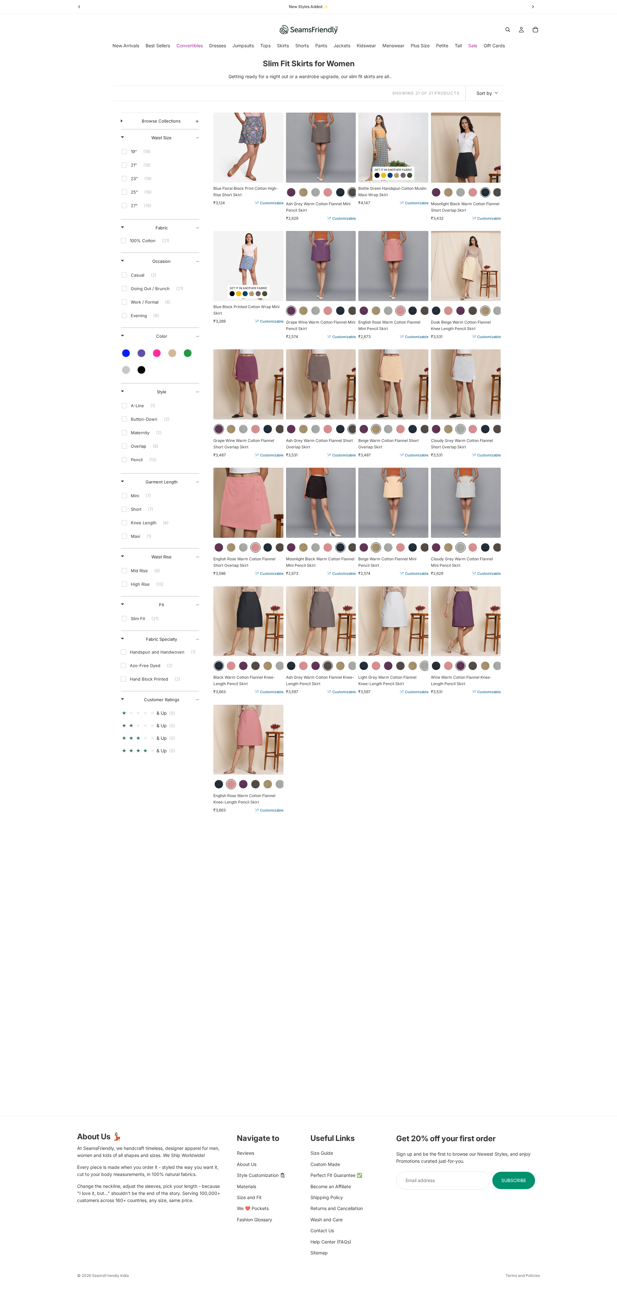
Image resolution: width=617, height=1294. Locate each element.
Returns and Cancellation (336, 1208)
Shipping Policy (326, 1197)
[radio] (291, 192)
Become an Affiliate (330, 1186)
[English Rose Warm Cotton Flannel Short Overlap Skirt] (248, 503)
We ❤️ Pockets (253, 1208)
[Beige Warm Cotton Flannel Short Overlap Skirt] (393, 384)
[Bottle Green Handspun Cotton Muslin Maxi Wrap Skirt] (393, 148)
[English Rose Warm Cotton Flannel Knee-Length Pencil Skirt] (248, 740)
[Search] (508, 30)
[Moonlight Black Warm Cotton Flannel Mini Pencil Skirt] (321, 503)
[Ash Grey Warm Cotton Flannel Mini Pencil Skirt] (321, 148)
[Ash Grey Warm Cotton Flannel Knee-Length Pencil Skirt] (321, 621)
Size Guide (321, 1153)
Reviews (245, 1153)
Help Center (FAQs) (330, 1241)
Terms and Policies (522, 1275)
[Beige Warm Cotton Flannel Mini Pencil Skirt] (393, 503)
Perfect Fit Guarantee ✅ (336, 1175)
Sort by (484, 93)
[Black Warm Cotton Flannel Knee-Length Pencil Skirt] (248, 621)
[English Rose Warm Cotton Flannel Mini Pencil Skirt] (393, 266)
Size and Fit (249, 1197)
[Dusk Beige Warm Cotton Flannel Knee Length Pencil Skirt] (466, 266)
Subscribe (513, 1180)
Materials (246, 1186)
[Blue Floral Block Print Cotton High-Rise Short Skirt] (248, 148)
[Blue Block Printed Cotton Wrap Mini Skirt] (248, 266)
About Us (246, 1164)
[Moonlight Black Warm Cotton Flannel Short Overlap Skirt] (466, 148)
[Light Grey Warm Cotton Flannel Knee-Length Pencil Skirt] (393, 621)
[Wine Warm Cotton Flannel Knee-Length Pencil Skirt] (466, 621)
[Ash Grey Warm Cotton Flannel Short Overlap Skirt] (321, 384)
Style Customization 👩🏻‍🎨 (261, 1175)
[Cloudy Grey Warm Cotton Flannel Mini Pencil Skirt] (466, 503)
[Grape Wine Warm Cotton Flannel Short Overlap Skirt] (248, 384)
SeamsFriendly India (110, 1275)
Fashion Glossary (254, 1219)
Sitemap (319, 1252)
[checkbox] (159, 151)
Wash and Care (326, 1219)
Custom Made (325, 1164)
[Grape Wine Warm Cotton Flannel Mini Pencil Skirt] (321, 266)
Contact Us (322, 1230)
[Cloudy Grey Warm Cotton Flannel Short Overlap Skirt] (466, 384)
